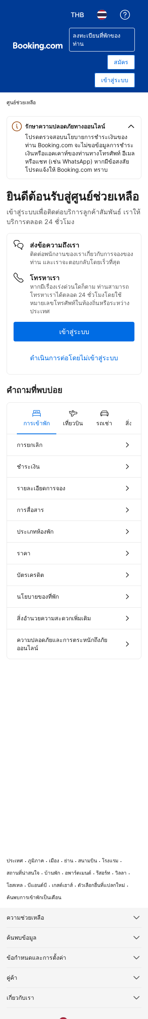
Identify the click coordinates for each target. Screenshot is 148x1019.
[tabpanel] (74, 546)
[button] (74, 126)
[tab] (36, 418)
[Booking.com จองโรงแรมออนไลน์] (37, 46)
